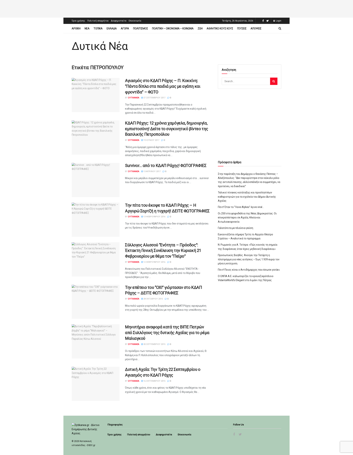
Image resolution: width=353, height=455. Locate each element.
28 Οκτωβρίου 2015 (153, 299)
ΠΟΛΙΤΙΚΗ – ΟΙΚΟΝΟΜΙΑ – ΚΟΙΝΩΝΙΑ (173, 28)
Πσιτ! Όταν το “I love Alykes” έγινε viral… (241, 207)
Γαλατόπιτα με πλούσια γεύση (235, 227)
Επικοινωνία (135, 20)
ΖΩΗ (200, 28)
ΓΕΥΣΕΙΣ (242, 28)
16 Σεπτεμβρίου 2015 (154, 381)
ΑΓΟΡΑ (125, 28)
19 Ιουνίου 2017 (151, 140)
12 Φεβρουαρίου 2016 (154, 262)
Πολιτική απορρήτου (98, 20)
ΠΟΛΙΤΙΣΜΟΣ (140, 28)
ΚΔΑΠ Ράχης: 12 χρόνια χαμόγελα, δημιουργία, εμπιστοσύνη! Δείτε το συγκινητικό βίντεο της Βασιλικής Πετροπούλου (166, 129)
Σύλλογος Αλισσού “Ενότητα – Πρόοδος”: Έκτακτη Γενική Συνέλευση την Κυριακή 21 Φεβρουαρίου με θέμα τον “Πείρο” (163, 251)
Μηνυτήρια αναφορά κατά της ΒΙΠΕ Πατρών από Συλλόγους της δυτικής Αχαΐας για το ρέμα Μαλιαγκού (167, 333)
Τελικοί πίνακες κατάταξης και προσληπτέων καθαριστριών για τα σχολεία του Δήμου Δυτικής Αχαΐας (247, 196)
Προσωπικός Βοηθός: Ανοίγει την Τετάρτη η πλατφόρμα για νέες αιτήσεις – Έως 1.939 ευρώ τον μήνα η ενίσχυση (248, 259)
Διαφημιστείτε (118, 20)
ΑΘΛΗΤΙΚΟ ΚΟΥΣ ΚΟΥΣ (220, 28)
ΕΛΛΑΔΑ (112, 28)
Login (278, 20)
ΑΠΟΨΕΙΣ (256, 28)
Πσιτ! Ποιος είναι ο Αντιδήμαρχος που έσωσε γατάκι (249, 269)
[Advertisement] (176, 8)
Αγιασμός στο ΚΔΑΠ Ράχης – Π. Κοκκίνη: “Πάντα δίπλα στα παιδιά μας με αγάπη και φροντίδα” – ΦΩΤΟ (162, 86)
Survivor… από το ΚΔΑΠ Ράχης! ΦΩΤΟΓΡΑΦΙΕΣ (165, 165)
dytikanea (133, 98)
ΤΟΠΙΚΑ (98, 28)
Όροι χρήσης (78, 20)
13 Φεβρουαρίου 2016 (154, 216)
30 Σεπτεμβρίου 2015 (154, 344)
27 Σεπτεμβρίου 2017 (154, 98)
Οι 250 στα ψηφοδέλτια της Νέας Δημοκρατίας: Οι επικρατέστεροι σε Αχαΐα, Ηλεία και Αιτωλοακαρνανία (247, 217)
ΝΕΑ (87, 28)
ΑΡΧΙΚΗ (76, 28)
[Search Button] (273, 81)
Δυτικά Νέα (100, 46)
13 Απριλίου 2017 (152, 171)
